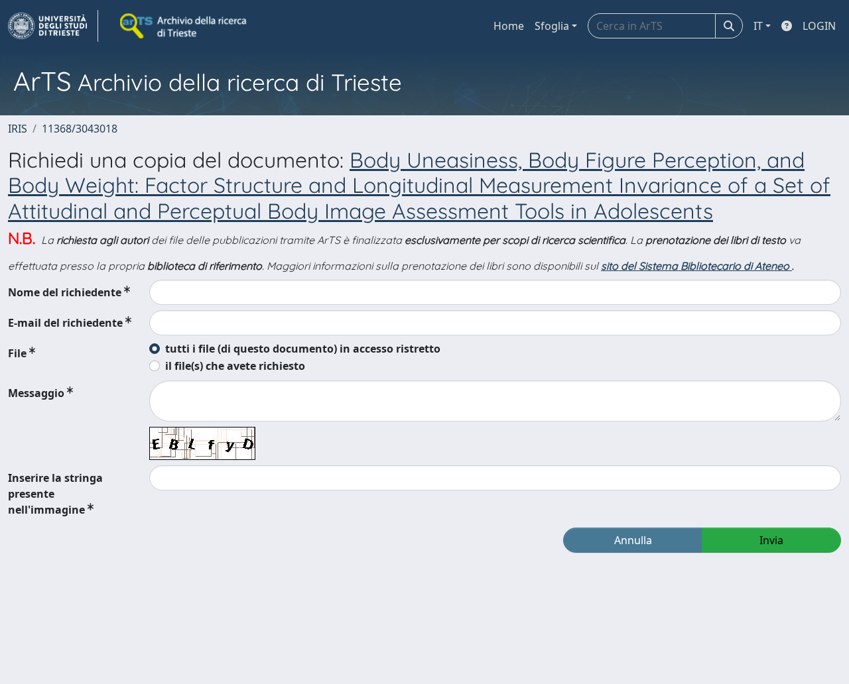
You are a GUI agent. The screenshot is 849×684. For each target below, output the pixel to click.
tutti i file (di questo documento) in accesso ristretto (302, 348)
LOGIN (819, 26)
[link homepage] (53, 26)
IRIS (17, 128)
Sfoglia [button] (552, 26)
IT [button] (758, 26)
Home (508, 26)
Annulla (633, 540)
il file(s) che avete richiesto (235, 366)
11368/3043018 (79, 128)
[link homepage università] (184, 26)
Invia (771, 540)
